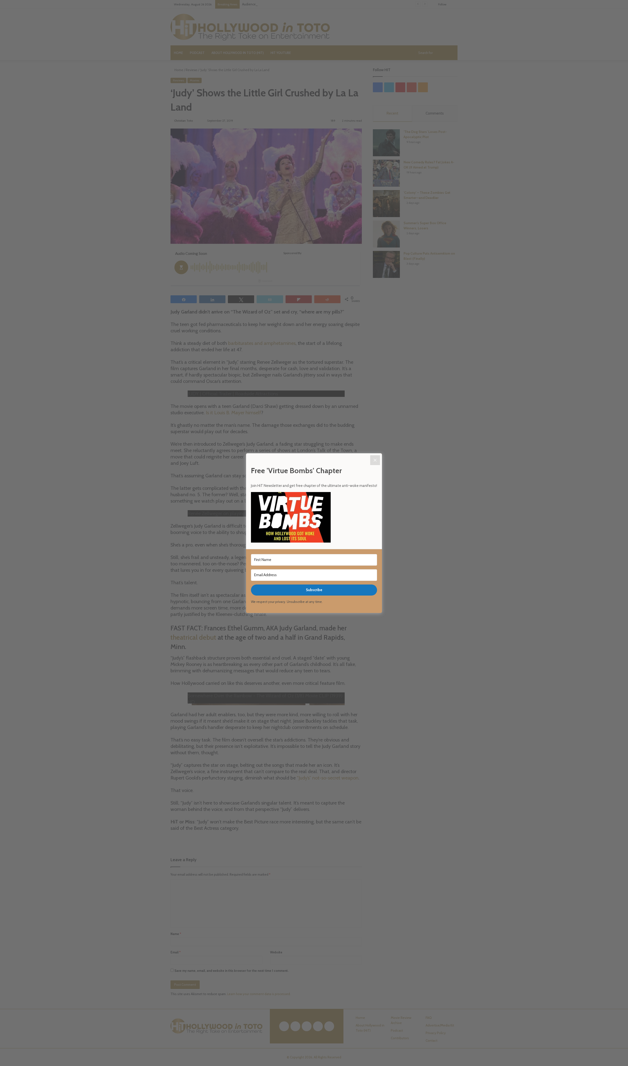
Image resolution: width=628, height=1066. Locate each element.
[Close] (375, 460)
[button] (314, 518)
